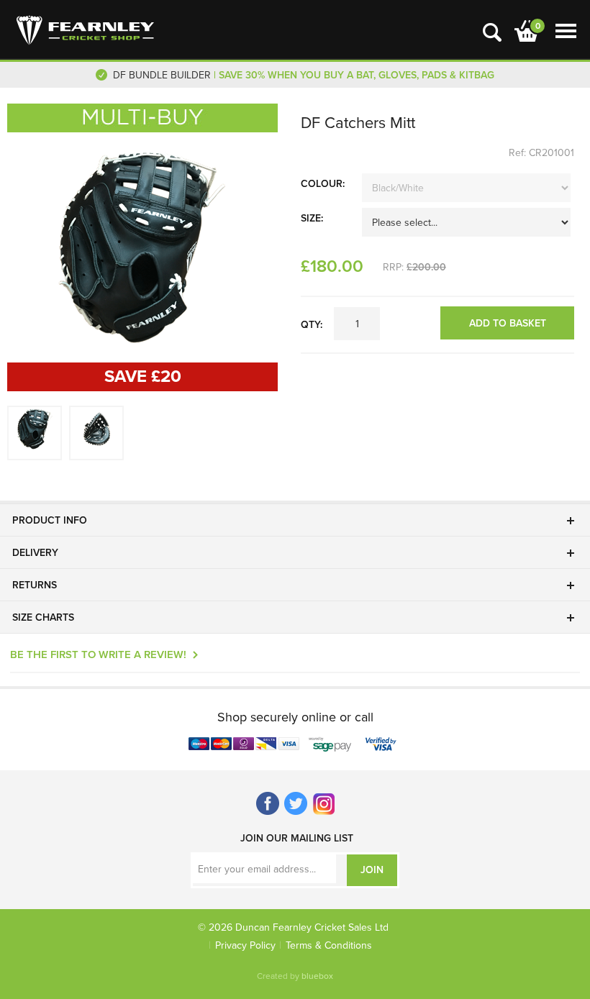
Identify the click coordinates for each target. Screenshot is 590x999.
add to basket (507, 323)
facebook (268, 804)
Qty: (311, 325)
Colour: (323, 184)
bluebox (317, 976)
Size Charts (43, 617)
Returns (34, 585)
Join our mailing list (296, 838)
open (492, 32)
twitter (296, 804)
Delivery (35, 553)
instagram (324, 804)
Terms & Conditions (329, 945)
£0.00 (523, 27)
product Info (49, 520)
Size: (312, 218)
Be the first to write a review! (98, 654)
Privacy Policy (245, 945)
